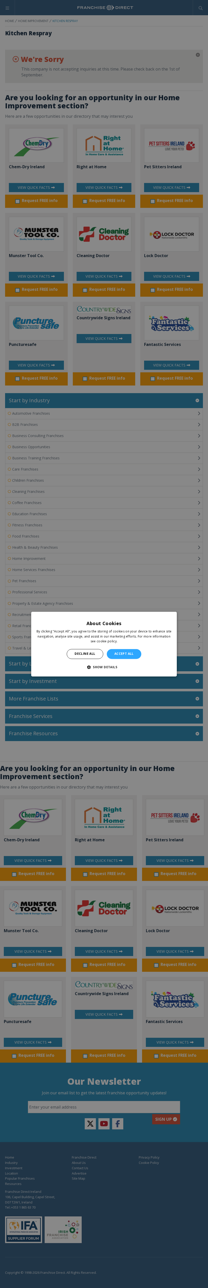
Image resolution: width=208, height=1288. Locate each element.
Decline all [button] (85, 654)
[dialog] (104, 644)
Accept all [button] (124, 654)
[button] (104, 667)
